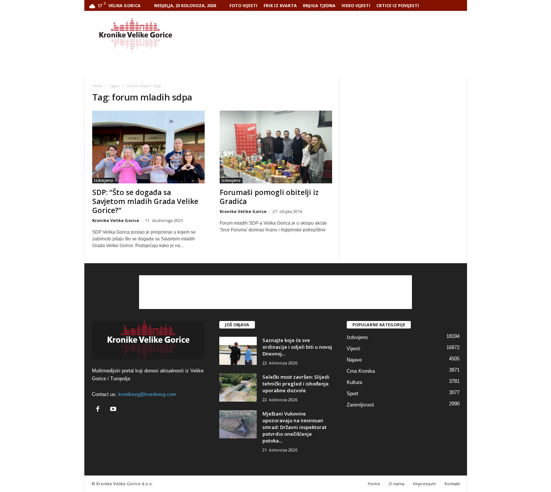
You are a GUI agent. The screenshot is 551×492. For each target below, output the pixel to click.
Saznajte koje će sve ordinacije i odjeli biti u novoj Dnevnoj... (297, 347)
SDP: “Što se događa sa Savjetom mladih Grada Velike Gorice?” (145, 201)
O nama (396, 483)
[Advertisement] (330, 35)
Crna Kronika (361, 371)
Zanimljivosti (360, 405)
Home (97, 85)
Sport (352, 393)
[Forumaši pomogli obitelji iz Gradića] (276, 147)
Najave (354, 360)
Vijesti (353, 348)
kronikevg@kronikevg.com (147, 394)
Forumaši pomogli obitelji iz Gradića (269, 197)
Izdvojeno (103, 180)
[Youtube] (114, 409)
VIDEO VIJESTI (355, 5)
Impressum (424, 483)
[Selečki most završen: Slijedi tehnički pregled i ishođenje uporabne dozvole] (238, 388)
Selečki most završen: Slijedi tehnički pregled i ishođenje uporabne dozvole (295, 384)
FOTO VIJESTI (243, 5)
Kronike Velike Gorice (115, 220)
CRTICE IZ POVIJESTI (397, 5)
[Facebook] (99, 409)
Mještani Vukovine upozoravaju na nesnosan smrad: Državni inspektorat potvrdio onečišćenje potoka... (294, 427)
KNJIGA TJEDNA (319, 5)
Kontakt (452, 483)
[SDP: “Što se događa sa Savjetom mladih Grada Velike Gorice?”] (148, 147)
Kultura (354, 382)
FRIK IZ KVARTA (280, 5)
